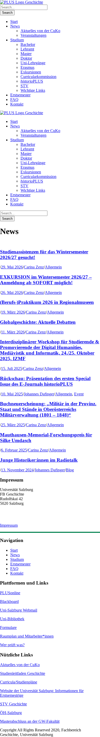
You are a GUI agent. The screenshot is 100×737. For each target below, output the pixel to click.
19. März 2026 (13, 312)
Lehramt (27, 49)
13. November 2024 (17, 470)
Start (14, 21)
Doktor (26, 58)
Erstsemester (20, 95)
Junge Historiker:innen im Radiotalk (39, 460)
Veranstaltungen (33, 35)
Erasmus (27, 67)
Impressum (9, 525)
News (15, 26)
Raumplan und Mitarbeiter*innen (27, 636)
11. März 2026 (13, 332)
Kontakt (16, 104)
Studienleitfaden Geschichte (22, 673)
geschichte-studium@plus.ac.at (25, 517)
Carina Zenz (34, 267)
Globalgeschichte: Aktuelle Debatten (38, 322)
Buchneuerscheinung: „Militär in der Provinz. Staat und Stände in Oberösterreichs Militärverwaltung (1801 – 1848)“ (48, 409)
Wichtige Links (33, 90)
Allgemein (53, 267)
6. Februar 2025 (14, 450)
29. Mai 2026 (12, 267)
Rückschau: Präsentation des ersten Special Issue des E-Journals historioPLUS (45, 381)
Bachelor (28, 44)
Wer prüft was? (12, 645)
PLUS (32, 81)
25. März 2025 (13, 425)
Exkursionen (31, 72)
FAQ (14, 99)
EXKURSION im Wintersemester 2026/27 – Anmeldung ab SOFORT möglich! (46, 279)
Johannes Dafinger (39, 394)
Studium (17, 40)
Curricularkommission (38, 76)
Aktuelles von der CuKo (40, 31)
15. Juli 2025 (11, 368)
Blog (70, 470)
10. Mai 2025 (12, 394)
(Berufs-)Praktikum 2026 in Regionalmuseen (47, 302)
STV (24, 86)
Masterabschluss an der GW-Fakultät (29, 721)
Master (26, 53)
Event (79, 394)
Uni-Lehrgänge (33, 63)
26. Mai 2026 (12, 292)
